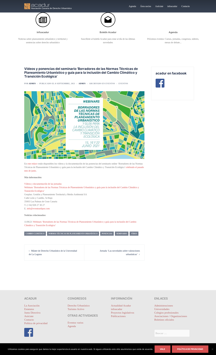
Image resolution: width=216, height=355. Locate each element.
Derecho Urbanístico (79, 305)
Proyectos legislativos (122, 312)
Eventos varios (75, 322)
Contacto (185, 6)
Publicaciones (118, 316)
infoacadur (172, 6)
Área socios (145, 6)
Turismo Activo (76, 309)
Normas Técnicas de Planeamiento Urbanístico (73, 234)
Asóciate (159, 6)
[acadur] (50, 6)
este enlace (32, 163)
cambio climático (35, 234)
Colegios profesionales (166, 312)
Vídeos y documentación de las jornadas (43, 184)
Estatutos (29, 309)
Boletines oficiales (164, 319)
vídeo (134, 234)
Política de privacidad (35, 323)
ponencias (107, 234)
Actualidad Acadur (121, 305)
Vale (162, 349)
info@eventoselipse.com (38, 208)
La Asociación (32, 305)
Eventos (110, 84)
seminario (121, 234)
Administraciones (163, 305)
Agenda (132, 6)
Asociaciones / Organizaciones (170, 316)
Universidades (161, 309)
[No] (212, 349)
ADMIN (32, 84)
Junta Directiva (32, 312)
